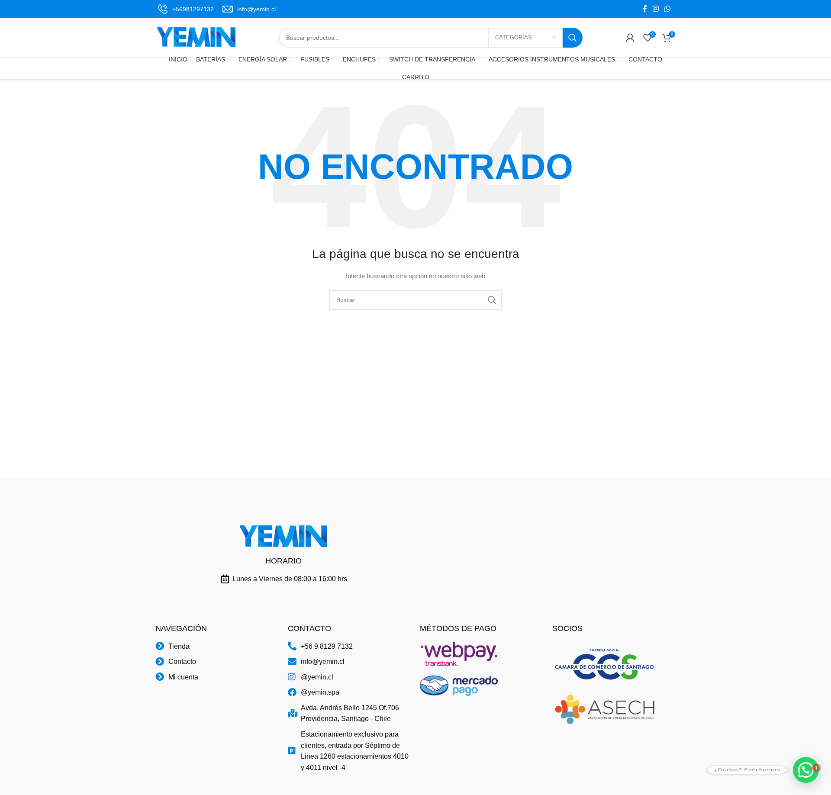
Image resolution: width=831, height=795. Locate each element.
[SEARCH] (573, 38)
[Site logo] (196, 37)
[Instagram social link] (655, 9)
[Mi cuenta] (630, 37)
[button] (806, 770)
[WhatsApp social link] (667, 9)
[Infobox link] (186, 9)
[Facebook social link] (645, 9)
